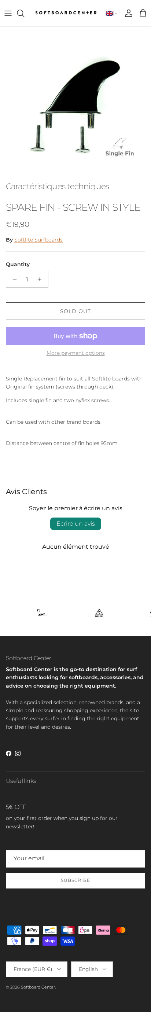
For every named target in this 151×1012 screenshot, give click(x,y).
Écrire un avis (75, 523)
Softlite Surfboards (38, 239)
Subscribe (75, 880)
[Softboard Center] (66, 13)
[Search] (24, 13)
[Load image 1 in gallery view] (75, 102)
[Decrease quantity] (12, 279)
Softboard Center (38, 987)
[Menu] (8, 13)
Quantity (18, 264)
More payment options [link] (76, 353)
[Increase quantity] (41, 279)
